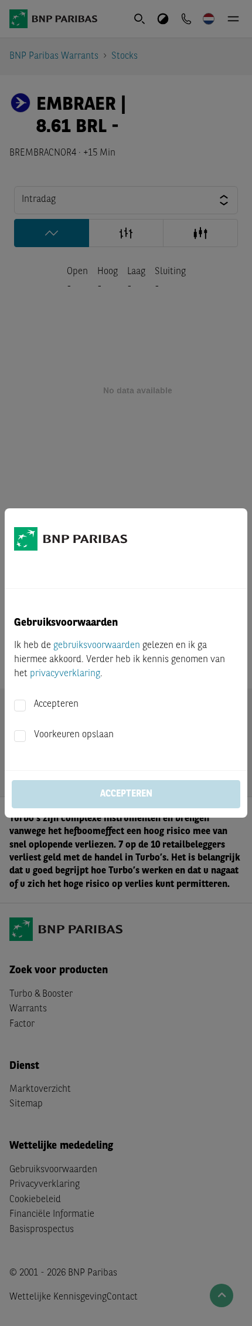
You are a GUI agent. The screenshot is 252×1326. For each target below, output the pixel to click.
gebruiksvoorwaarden (96, 645)
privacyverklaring (65, 674)
